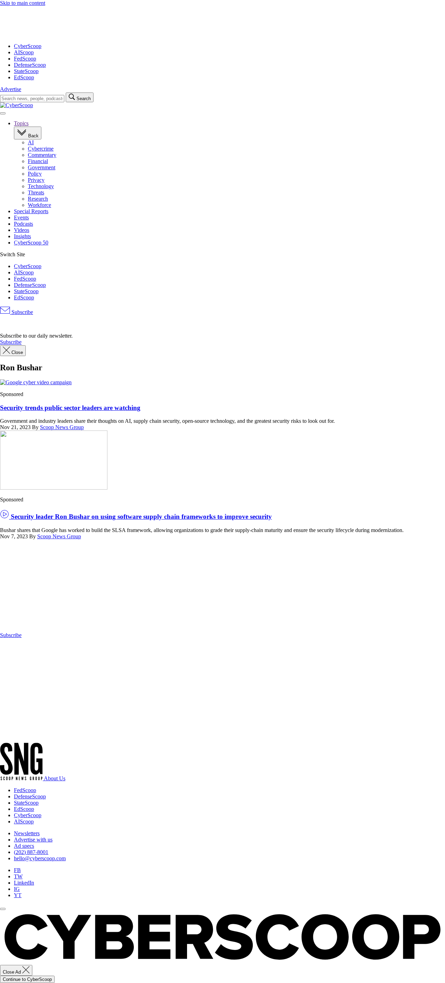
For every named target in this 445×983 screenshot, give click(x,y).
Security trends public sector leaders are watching (70, 407)
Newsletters (27, 833)
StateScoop (26, 71)
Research (38, 199)
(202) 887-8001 (31, 852)
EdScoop (24, 77)
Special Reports (31, 211)
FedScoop (25, 59)
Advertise (10, 89)
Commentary (42, 155)
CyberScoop (27, 46)
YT (18, 895)
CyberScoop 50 (31, 242)
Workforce (39, 205)
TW (18, 876)
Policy (35, 174)
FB (17, 870)
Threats (36, 192)
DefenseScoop (30, 65)
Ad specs (24, 846)
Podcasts (23, 224)
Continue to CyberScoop (27, 979)
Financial (38, 161)
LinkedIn (24, 883)
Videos (21, 230)
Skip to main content (22, 3)
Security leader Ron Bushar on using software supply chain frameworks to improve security (140, 516)
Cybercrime (41, 149)
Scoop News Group (62, 427)
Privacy (36, 180)
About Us (54, 778)
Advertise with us (33, 840)
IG (17, 889)
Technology (41, 186)
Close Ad (12, 972)
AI (31, 142)
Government (41, 167)
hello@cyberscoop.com (40, 858)
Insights (22, 236)
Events (21, 217)
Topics (21, 123)
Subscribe (21, 312)
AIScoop (24, 52)
